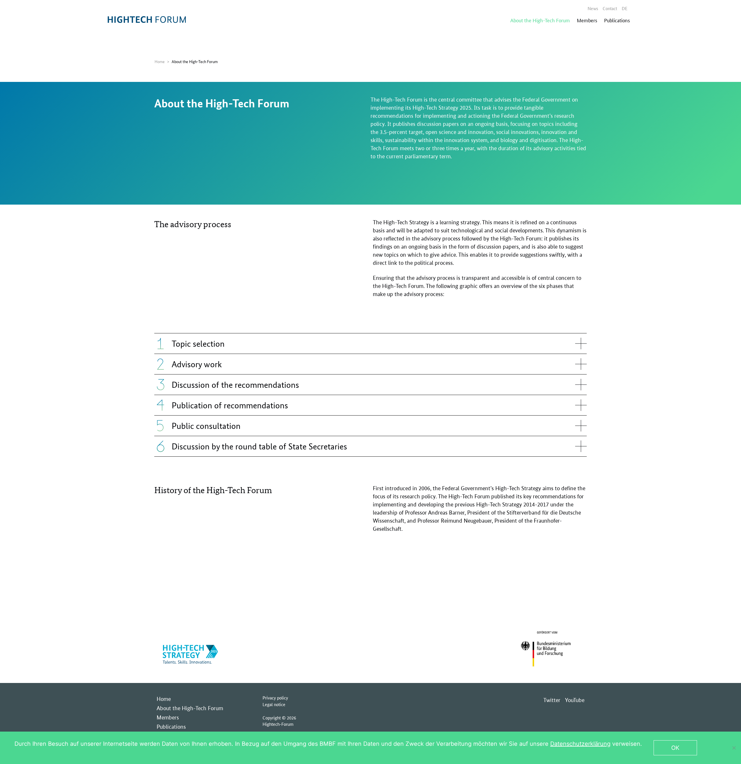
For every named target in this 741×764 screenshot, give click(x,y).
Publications (617, 19)
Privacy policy (275, 698)
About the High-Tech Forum (540, 19)
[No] (734, 748)
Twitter (551, 700)
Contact (610, 8)
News (593, 8)
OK (675, 747)
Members (587, 19)
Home (160, 61)
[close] (581, 343)
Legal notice (274, 704)
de (625, 8)
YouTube (574, 700)
